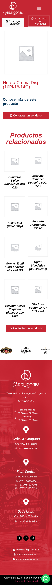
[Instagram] (26, 538)
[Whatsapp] (32, 538)
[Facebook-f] (19, 538)
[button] (39, 8)
